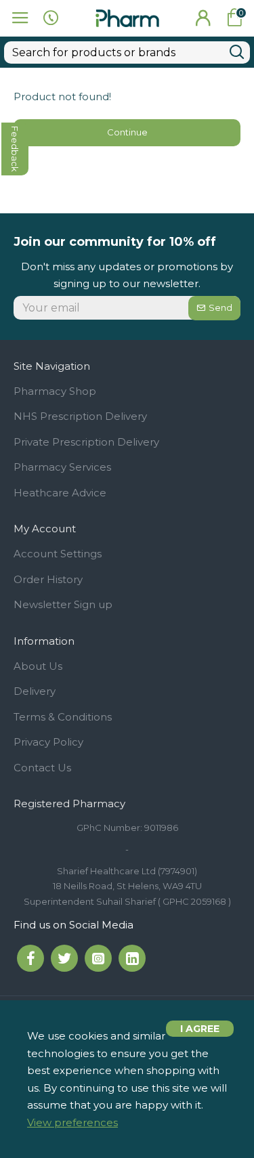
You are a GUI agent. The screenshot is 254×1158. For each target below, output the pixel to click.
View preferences (72, 1122)
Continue (127, 132)
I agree (199, 1029)
